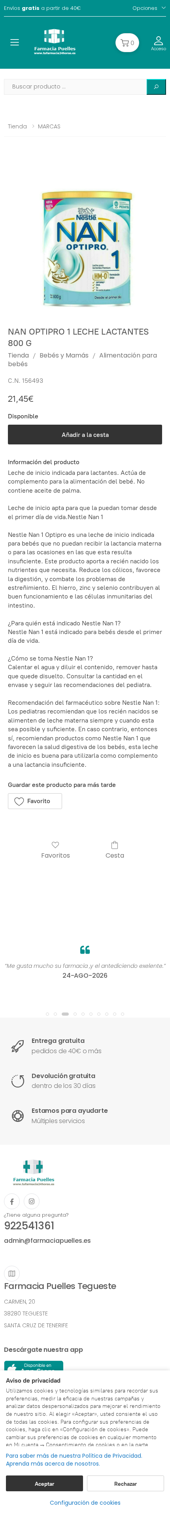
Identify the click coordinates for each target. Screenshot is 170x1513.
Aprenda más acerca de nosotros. (53, 1464)
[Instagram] (32, 1201)
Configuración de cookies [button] (85, 1503)
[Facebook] (12, 1201)
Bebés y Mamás (64, 355)
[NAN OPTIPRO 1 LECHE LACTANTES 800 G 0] (85, 237)
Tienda (17, 126)
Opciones (144, 8)
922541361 (29, 1226)
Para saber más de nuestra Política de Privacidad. (74, 1456)
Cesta (115, 855)
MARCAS (49, 126)
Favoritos (55, 855)
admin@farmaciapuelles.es (47, 1240)
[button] (127, 42)
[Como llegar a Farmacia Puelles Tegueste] (12, 1274)
